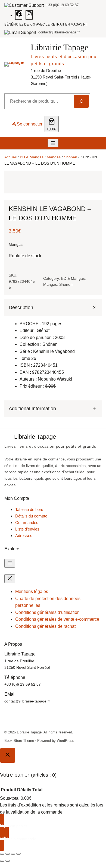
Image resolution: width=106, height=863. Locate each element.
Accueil (10, 157)
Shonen (70, 157)
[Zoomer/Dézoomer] (2, 854)
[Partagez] (13, 854)
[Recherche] (81, 101)
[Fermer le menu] (9, 578)
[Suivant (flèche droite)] (7, 861)
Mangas (54, 157)
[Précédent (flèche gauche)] (2, 861)
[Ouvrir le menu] (53, 143)
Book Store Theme (19, 741)
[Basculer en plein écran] (7, 854)
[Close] (7, 755)
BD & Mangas (31, 157)
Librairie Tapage (59, 47)
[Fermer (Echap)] (18, 854)
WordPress (65, 741)
